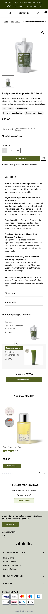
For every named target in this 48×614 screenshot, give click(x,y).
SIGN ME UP (10, 524)
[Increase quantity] (17, 150)
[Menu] (3, 12)
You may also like (24, 396)
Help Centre (8, 558)
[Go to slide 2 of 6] (4, 473)
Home (6, 22)
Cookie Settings (10, 569)
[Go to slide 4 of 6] (8, 473)
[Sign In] (38, 12)
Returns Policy (9, 561)
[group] (24, 51)
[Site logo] (24, 12)
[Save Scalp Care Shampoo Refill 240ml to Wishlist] (43, 158)
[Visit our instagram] (3, 536)
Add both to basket (24, 379)
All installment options (12, 136)
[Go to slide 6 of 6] (12, 473)
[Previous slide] (39, 473)
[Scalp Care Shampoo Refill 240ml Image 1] (8, 81)
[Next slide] (44, 473)
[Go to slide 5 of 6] (10, 473)
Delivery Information (12, 565)
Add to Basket (12, 466)
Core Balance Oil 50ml (12, 447)
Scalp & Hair (15, 22)
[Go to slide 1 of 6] (2, 473)
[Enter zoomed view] (42, 32)
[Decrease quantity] (4, 150)
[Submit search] (9, 12)
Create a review (24, 501)
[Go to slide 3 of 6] (6, 473)
